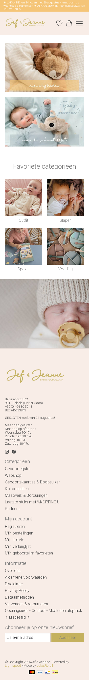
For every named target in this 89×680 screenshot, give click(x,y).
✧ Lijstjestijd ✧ (17, 617)
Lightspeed (13, 665)
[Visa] (40, 672)
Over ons (13, 570)
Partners (12, 508)
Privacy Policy (17, 590)
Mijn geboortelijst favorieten (29, 553)
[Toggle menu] (79, 23)
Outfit (23, 220)
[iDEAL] (55, 672)
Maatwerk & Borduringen (26, 495)
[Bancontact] (47, 672)
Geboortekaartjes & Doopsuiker (32, 482)
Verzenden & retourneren (26, 604)
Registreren (15, 526)
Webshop (13, 475)
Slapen (65, 220)
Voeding (65, 269)
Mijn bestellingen (19, 533)
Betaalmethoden (19, 597)
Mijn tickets (14, 539)
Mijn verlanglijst (18, 546)
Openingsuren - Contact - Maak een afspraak (43, 610)
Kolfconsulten (17, 488)
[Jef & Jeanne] (25, 23)
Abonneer (67, 637)
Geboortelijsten (18, 468)
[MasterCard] (32, 672)
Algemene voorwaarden (26, 577)
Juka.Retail (45, 665)
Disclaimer (14, 584)
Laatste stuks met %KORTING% (32, 502)
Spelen (23, 269)
